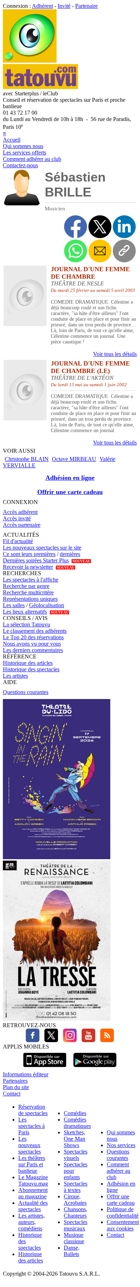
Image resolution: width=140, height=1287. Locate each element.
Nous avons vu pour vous (32, 644)
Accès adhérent (20, 512)
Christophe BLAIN (27, 459)
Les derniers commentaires (33, 650)
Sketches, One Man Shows (74, 1138)
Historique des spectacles (31, 669)
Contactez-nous (20, 165)
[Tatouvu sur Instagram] (68, 1040)
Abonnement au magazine (33, 1193)
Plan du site (16, 1087)
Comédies (75, 1113)
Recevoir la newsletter (28, 567)
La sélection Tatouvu (26, 624)
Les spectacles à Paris (31, 1126)
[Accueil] (30, 61)
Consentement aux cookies (123, 1225)
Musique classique (74, 1238)
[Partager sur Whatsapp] (75, 251)
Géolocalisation (46, 605)
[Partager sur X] (99, 226)
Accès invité (17, 518)
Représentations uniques (30, 599)
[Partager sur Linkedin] (124, 226)
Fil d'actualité (18, 541)
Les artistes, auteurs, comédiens (31, 1222)
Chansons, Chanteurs (75, 1212)
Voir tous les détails (115, 354)
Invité (64, 6)
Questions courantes (25, 692)
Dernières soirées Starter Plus (36, 560)
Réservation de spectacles (33, 1110)
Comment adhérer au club (32, 159)
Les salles (14, 605)
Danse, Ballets (71, 1251)
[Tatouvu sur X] (49, 1040)
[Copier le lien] (124, 251)
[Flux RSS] (105, 1040)
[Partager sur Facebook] (75, 226)
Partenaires (15, 1081)
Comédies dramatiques (77, 1123)
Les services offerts (24, 152)
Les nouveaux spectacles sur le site (42, 548)
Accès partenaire (21, 525)
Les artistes (15, 676)
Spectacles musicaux (75, 1225)
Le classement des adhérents (35, 631)
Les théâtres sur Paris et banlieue (31, 1164)
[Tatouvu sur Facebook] (32, 1040)
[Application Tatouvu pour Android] (95, 1068)
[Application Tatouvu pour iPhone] (44, 1068)
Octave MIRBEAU (74, 459)
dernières (70, 554)
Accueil (11, 140)
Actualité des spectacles (33, 1206)
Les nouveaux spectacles (29, 1145)
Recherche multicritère (28, 592)
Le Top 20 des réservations (33, 637)
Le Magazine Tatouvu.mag (33, 1180)
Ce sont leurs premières (29, 554)
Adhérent (42, 6)
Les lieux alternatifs (25, 612)
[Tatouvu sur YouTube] (86, 1040)
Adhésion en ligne (70, 477)
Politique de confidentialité (123, 1212)
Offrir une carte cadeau (70, 491)
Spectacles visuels (75, 1155)
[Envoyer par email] (99, 251)
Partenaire (86, 6)
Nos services (121, 1145)
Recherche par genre (26, 586)
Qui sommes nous (23, 146)
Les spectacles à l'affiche (30, 580)
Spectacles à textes (75, 1187)
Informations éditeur (25, 1074)
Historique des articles (28, 663)
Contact (11, 1094)
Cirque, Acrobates (75, 1199)
